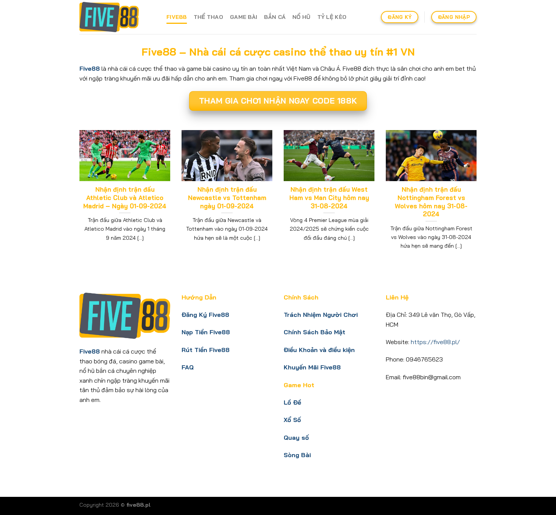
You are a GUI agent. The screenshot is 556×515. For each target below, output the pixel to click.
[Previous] (78, 199)
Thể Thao (208, 17)
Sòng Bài (297, 455)
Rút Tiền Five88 (206, 350)
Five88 (176, 17)
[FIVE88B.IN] (117, 17)
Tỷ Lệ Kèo (332, 17)
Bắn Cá (275, 17)
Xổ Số (292, 419)
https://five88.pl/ (435, 342)
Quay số (296, 437)
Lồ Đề (292, 402)
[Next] (478, 199)
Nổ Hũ (301, 17)
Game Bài (243, 17)
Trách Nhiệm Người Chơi (321, 314)
